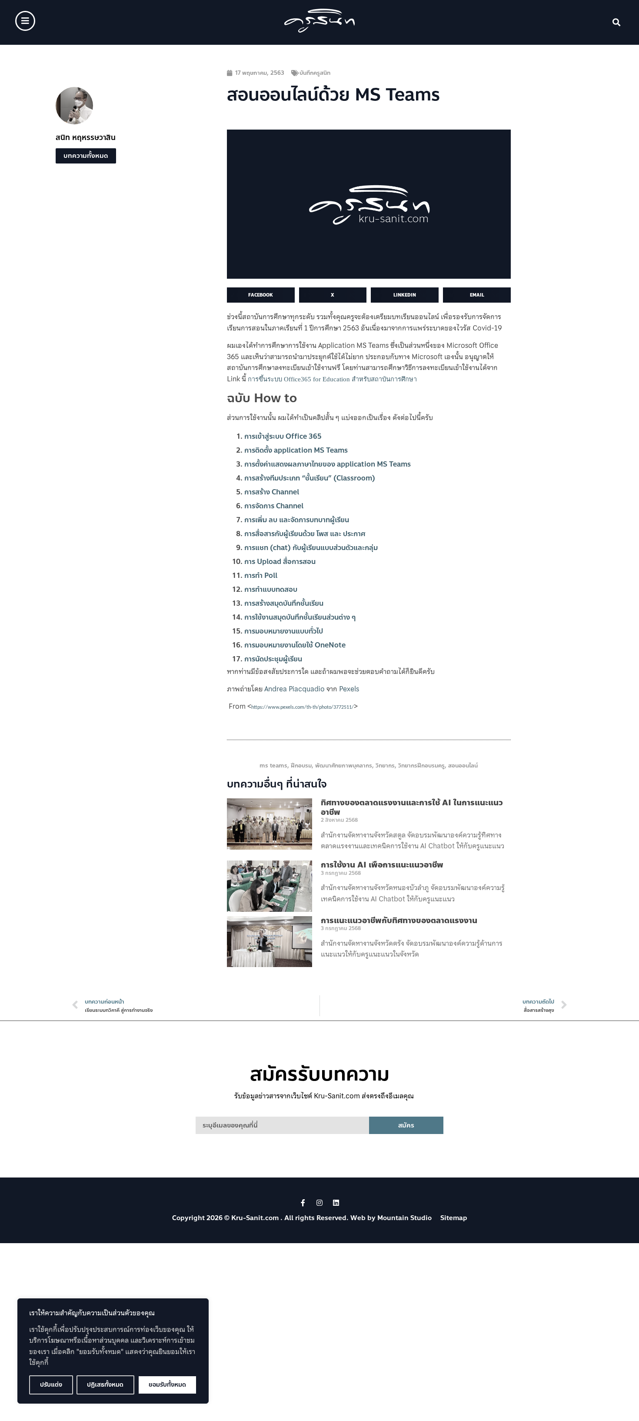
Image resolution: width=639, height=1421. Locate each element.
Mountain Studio (404, 1218)
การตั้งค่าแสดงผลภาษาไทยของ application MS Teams (327, 464)
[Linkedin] (336, 1202)
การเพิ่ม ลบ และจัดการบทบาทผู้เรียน (296, 519)
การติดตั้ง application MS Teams (296, 450)
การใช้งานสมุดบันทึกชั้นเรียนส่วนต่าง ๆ (300, 617)
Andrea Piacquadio (294, 688)
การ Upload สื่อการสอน (280, 561)
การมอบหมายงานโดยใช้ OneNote (295, 645)
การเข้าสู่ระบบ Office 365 (283, 436)
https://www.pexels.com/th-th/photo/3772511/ (302, 707)
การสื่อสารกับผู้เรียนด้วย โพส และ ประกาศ (304, 533)
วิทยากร (385, 765)
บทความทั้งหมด (85, 155)
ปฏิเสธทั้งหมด (105, 1384)
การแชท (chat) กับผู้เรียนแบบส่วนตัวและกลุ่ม (311, 547)
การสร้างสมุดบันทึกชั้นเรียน (283, 603)
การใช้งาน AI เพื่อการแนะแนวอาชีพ (382, 865)
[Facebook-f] (303, 1202)
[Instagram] (319, 1202)
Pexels (349, 688)
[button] (616, 22)
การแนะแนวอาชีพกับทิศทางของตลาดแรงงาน (399, 920)
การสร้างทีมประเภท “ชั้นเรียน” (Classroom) (309, 478)
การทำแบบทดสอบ (270, 589)
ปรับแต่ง (51, 1384)
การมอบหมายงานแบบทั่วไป (283, 631)
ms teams (273, 765)
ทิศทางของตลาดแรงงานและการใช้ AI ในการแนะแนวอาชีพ (412, 807)
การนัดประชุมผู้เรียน (273, 659)
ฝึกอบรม (301, 765)
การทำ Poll (260, 575)
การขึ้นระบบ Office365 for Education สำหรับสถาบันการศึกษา (332, 379)
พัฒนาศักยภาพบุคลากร (343, 765)
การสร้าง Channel (271, 492)
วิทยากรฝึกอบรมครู (421, 765)
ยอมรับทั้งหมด (167, 1384)
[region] (113, 1351)
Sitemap (453, 1218)
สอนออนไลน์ (463, 765)
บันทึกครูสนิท (315, 73)
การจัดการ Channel (273, 505)
